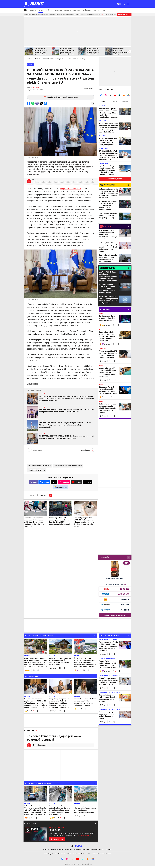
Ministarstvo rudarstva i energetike (68, 466)
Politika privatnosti (93, 854)
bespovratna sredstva (69, 189)
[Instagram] (106, 95)
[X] (110, 95)
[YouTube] (115, 95)
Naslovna (30, 59)
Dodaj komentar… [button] (40, 745)
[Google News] (128, 95)
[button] (88, 88)
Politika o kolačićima (73, 854)
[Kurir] (34, 4)
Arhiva (83, 854)
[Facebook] (101, 95)
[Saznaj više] (95, 823)
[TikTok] (119, 95)
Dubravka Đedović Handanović (39, 466)
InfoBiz (37, 59)
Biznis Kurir (37, 87)
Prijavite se (58, 839)
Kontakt (54, 854)
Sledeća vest (85, 450)
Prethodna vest (36, 450)
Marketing (47, 854)
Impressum (61, 854)
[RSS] (124, 95)
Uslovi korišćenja (105, 854)
